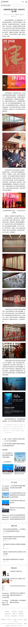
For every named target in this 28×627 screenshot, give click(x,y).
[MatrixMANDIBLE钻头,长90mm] (5, 588)
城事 (9, 5)
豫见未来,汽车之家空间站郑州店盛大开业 (17, 509)
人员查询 (15, 621)
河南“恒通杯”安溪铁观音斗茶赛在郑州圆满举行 (14, 545)
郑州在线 (11, 2)
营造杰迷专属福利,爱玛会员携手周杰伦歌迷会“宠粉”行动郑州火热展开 (14, 537)
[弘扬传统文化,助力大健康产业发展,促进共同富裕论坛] (5, 595)
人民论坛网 (7, 615)
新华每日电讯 (8, 613)
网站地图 (3, 619)
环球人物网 (20, 615)
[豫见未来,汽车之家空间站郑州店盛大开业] (20, 468)
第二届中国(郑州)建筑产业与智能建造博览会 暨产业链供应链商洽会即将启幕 (18, 495)
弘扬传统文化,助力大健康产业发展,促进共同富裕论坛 (17, 594)
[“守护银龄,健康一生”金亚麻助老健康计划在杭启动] (5, 602)
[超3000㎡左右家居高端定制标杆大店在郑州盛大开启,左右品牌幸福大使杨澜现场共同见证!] (5, 517)
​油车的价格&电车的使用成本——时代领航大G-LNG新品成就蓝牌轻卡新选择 (14, 530)
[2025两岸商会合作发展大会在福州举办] (7, 468)
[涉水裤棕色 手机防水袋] (5, 573)
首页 (2, 5)
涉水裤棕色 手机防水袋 (16, 571)
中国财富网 (20, 613)
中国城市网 (14, 613)
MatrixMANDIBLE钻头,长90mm (18, 586)
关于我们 (9, 619)
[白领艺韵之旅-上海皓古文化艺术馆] (5, 580)
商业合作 (20, 619)
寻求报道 (14, 619)
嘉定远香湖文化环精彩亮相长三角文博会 (13, 559)
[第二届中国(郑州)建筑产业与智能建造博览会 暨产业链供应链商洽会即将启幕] (20, 456)
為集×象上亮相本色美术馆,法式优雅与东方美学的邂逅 (14, 553)
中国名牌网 (20, 611)
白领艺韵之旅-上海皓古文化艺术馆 (17, 579)
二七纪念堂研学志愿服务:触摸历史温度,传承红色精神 (17, 486)
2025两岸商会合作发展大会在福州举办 (12, 473)
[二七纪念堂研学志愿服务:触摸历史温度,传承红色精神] (7, 456)
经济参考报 (14, 611)
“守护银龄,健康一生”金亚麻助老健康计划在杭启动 (18, 601)
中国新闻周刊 (14, 615)
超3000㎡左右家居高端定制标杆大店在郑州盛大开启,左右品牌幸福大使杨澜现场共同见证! (17, 517)
